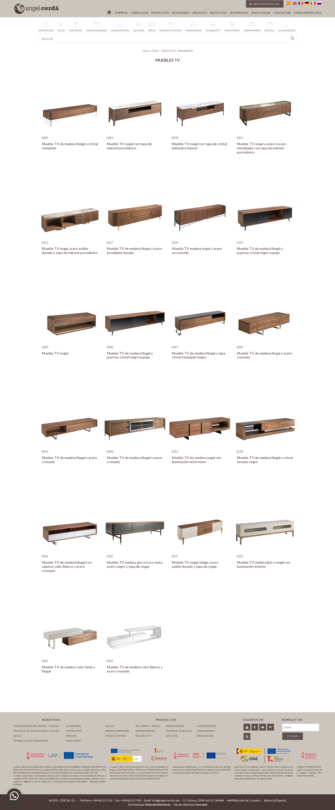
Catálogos (139, 12)
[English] (294, 3)
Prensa (71, 735)
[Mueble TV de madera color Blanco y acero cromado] (135, 657)
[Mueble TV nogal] (70, 343)
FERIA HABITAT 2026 (308, 12)
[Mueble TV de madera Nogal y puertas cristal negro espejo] (265, 238)
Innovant (201, 804)
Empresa (121, 12)
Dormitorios (145, 730)
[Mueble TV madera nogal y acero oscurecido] (200, 238)
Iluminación (206, 725)
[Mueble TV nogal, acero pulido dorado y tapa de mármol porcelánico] (70, 238)
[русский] (319, 3)
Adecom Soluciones (158, 804)
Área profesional (266, 3)
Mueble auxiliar (179, 730)
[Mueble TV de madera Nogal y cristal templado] (70, 133)
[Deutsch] (307, 3)
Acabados (73, 725)
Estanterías (175, 725)
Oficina (172, 735)
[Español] (288, 3)
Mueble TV (144, 735)
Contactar (282, 12)
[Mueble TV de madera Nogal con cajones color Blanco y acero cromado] (70, 552)
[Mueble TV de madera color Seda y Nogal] (70, 657)
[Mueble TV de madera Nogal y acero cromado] (265, 343)
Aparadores (206, 730)
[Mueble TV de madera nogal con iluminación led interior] (200, 447)
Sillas (109, 725)
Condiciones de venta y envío (36, 725)
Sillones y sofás (148, 725)
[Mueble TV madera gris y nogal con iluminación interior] (265, 552)
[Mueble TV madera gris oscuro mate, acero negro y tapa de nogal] (135, 552)
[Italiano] (313, 3)
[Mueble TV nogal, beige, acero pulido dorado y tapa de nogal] (200, 552)
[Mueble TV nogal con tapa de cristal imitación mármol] (200, 133)
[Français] (300, 3)
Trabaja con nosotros (30, 740)
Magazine (73, 740)
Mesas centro (115, 735)
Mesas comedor (117, 730)
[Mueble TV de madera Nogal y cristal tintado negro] (265, 447)
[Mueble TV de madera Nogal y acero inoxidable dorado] (135, 238)
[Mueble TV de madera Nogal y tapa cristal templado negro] (200, 343)
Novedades (180, 12)
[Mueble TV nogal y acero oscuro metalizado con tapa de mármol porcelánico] (265, 133)
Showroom (239, 12)
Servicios (200, 12)
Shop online (261, 12)
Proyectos (218, 12)
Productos (160, 12)
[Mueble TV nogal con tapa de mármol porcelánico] (135, 133)
